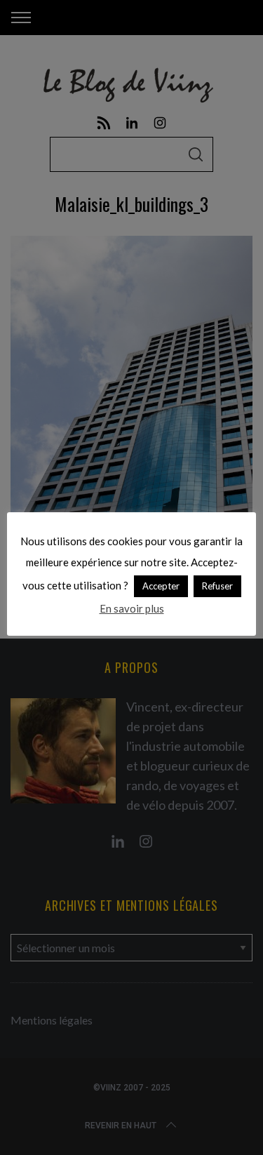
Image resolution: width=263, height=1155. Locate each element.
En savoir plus (132, 608)
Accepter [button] (161, 586)
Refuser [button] (217, 586)
